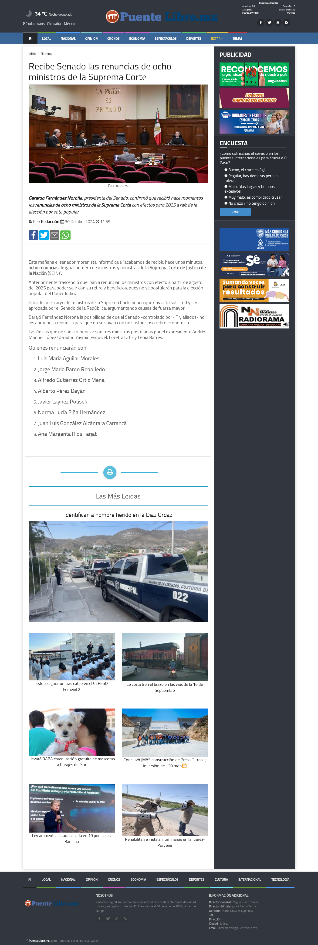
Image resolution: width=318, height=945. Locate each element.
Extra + (217, 38)
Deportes (194, 38)
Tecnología (280, 879)
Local (46, 38)
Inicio (32, 53)
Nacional (68, 38)
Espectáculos (166, 38)
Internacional (249, 879)
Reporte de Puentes (268, 2)
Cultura (221, 879)
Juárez (218, 923)
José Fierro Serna (232, 906)
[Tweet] (44, 235)
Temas (238, 38)
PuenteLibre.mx (39, 940)
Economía (137, 38)
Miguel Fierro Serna (234, 902)
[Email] (54, 235)
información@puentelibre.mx (233, 928)
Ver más (291, 12)
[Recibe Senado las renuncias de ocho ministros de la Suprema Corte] (33, 235)
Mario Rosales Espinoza (231, 911)
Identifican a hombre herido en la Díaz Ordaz (118, 515)
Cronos (113, 38)
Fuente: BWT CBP (250, 12)
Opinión (91, 38)
